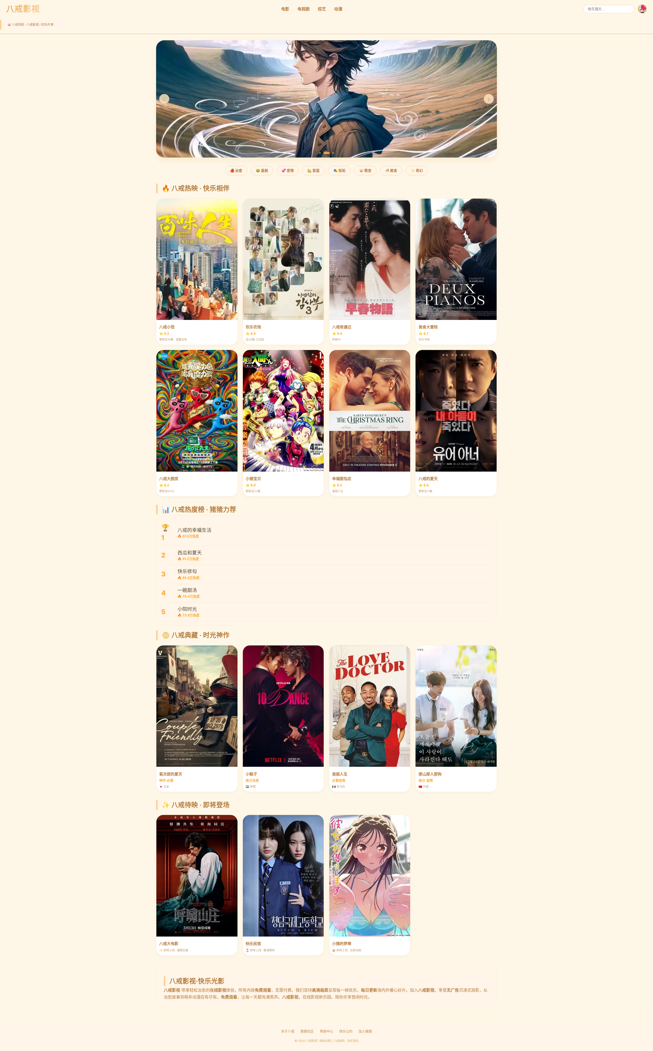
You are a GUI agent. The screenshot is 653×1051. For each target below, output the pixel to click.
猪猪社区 (307, 1031)
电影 (285, 8)
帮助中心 (326, 1031)
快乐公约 (346, 1031)
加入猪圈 (365, 1031)
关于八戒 (287, 1031)
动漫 (338, 8)
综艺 (322, 8)
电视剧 (303, 8)
